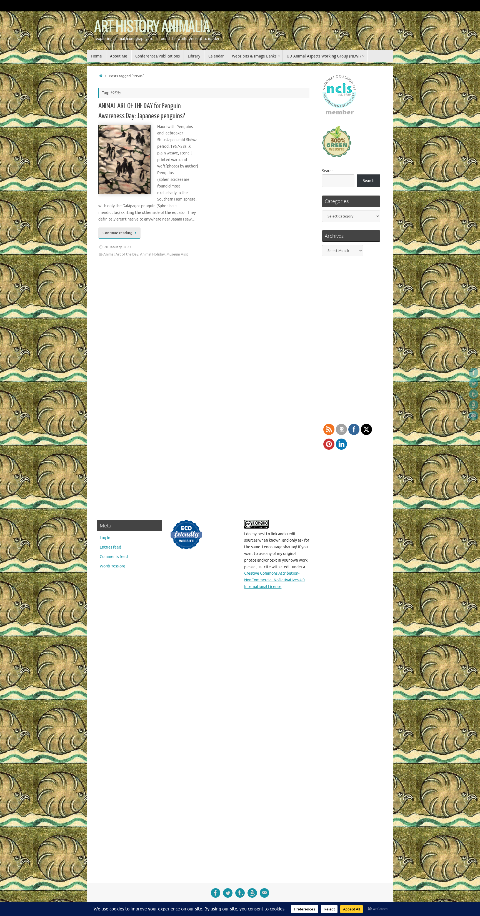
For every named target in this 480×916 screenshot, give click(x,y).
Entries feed (110, 547)
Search (328, 171)
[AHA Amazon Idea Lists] (473, 405)
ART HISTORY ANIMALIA (151, 27)
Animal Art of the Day (120, 254)
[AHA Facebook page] (473, 372)
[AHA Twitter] (473, 383)
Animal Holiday (152, 254)
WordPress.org (112, 566)
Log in (105, 537)
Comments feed (114, 556)
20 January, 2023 (117, 247)
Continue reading (117, 233)
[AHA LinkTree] (473, 416)
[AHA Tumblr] (473, 394)
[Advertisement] (350, 696)
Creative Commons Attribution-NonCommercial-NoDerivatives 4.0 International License (274, 580)
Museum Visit (177, 254)
